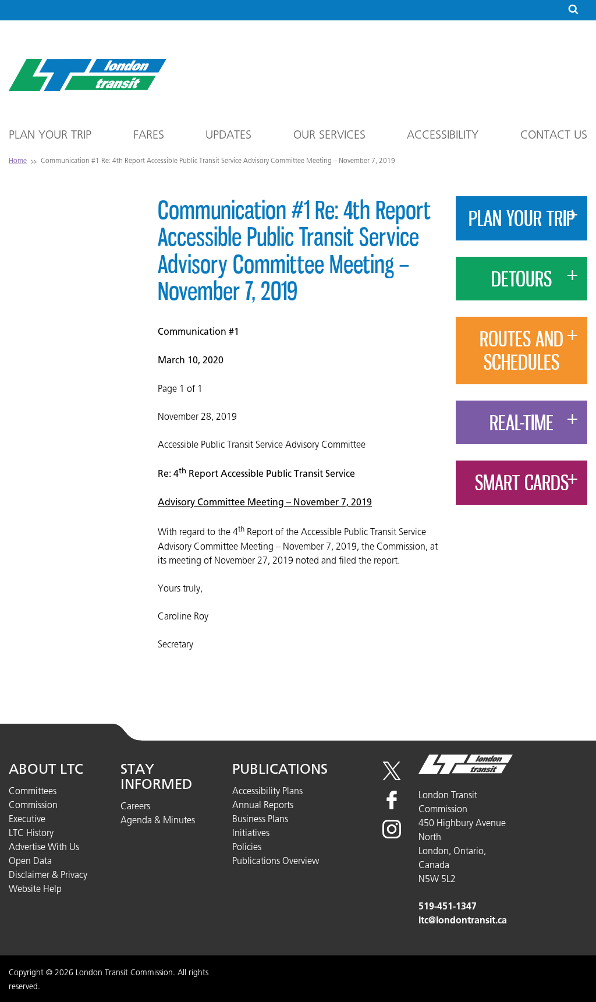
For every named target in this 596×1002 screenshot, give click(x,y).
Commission (33, 804)
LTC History (31, 832)
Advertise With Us (44, 846)
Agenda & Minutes (157, 820)
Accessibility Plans (267, 790)
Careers (135, 806)
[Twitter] (391, 776)
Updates (228, 134)
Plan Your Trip (50, 134)
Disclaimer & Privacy (48, 874)
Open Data (30, 860)
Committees (32, 790)
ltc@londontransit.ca (462, 920)
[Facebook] (391, 806)
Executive (27, 818)
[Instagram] (391, 835)
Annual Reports (262, 804)
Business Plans (260, 818)
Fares (148, 134)
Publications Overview (275, 860)
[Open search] (573, 10)
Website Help (35, 888)
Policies (246, 846)
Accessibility (442, 134)
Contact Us (553, 134)
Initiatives (250, 832)
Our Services (329, 134)
